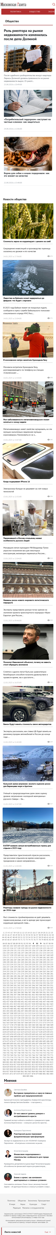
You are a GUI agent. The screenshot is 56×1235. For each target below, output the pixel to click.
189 (22, 960)
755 (44, 1053)
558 (40, 1020)
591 (8, 1027)
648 (11, 1036)
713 (44, 1046)
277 (37, 974)
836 (33, 1067)
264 (40, 971)
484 (26, 1008)
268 (4, 974)
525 (22, 1015)
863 (29, 1071)
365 (51, 988)
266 (48, 971)
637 (22, 1034)
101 (8, 946)
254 (4, 971)
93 (27, 943)
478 (4, 1008)
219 (29, 964)
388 (33, 992)
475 (44, 1006)
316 (26, 981)
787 (8, 1060)
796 (40, 1060)
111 (44, 946)
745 (8, 1053)
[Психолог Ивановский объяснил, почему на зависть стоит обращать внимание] (28, 642)
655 (37, 1036)
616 (48, 1029)
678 (18, 1041)
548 (4, 1020)
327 (15, 983)
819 (22, 1064)
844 (11, 1069)
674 (4, 1041)
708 (26, 1046)
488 (40, 1008)
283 (8, 976)
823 (37, 1064)
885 (28, 1076)
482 (18, 1008)
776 (18, 1057)
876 (26, 1074)
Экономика (32, 1200)
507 (8, 1013)
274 (26, 974)
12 (23, 933)
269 (8, 974)
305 (37, 978)
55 (32, 937)
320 (40, 981)
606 (11, 1029)
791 (22, 1060)
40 (45, 935)
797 (44, 1060)
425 (15, 999)
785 (51, 1057)
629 (44, 1032)
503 (44, 1011)
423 (8, 999)
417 (37, 997)
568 (26, 1022)
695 (29, 1043)
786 (4, 1060)
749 (22, 1053)
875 (22, 1074)
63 (53, 937)
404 (40, 995)
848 (26, 1069)
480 (11, 1008)
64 (3, 939)
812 (48, 1062)
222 (40, 964)
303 (29, 978)
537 (15, 1018)
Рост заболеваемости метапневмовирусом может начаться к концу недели (26, 420)
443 (29, 1002)
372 (26, 990)
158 (11, 955)
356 (18, 988)
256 (11, 971)
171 (8, 957)
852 (40, 1069)
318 (33, 981)
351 (51, 985)
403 (37, 995)
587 (44, 1025)
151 (37, 953)
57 (37, 937)
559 (44, 1020)
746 (11, 1053)
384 (18, 992)
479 (8, 1008)
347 (37, 985)
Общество (34, 11)
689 (8, 1043)
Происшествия (44, 1200)
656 (40, 1036)
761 (15, 1055)
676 (11, 1041)
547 (51, 1018)
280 (48, 974)
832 (18, 1067)
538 (18, 1018)
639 (29, 1034)
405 (44, 995)
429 (29, 999)
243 (15, 969)
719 (15, 1048)
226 (4, 967)
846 (18, 1069)
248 (33, 969)
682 (33, 1041)
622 (18, 1032)
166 (40, 955)
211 (51, 962)
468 (18, 1006)
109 (37, 946)
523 (15, 1015)
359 (29, 988)
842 (4, 1069)
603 (51, 1027)
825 (44, 1064)
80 (45, 939)
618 (4, 1032)
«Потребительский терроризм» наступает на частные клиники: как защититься (27, 120)
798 (48, 1060)
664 (18, 1039)
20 (44, 933)
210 (48, 962)
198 (4, 962)
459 (37, 1004)
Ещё (46, 1232)
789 (15, 1060)
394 (4, 995)
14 (28, 933)
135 (29, 950)
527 (29, 1015)
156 (4, 955)
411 (15, 997)
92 (25, 943)
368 (11, 990)
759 (8, 1055)
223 (44, 964)
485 (29, 1008)
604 (4, 1029)
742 (48, 1050)
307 (44, 978)
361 (37, 988)
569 (29, 1022)
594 (18, 1027)
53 (27, 937)
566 (18, 1022)
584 (33, 1025)
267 (51, 971)
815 (8, 1064)
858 (11, 1071)
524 (18, 1015)
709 (29, 1046)
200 (11, 962)
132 (18, 950)
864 (33, 1071)
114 (4, 948)
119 (22, 948)
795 (37, 1060)
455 (22, 1004)
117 (15, 948)
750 (26, 1053)
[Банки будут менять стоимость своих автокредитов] (28, 704)
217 (22, 964)
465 (8, 1006)
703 (8, 1046)
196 (48, 960)
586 (40, 1025)
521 (8, 1015)
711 (37, 1046)
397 (15, 995)
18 (39, 933)
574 (48, 1022)
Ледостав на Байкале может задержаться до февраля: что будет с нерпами (23, 299)
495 (15, 1011)
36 (34, 935)
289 (29, 976)
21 (47, 933)
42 (50, 935)
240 (4, 969)
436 (4, 1002)
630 (48, 1032)
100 (4, 946)
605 (8, 1029)
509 (15, 1013)
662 (11, 1039)
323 (51, 981)
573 (44, 1022)
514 (33, 1013)
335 (44, 983)
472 (33, 1006)
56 (34, 937)
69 (16, 939)
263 (37, 971)
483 (22, 1008)
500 (33, 1011)
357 (22, 988)
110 (40, 946)
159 (15, 955)
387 (29, 992)
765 (29, 1055)
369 (15, 990)
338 (4, 985)
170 (4, 957)
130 (11, 950)
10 (18, 933)
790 (18, 1060)
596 (26, 1027)
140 (48, 950)
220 (33, 964)
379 (51, 990)
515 (37, 1013)
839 (44, 1067)
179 (37, 957)
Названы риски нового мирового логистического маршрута (26, 601)
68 (14, 939)
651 (22, 1036)
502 (40, 1011)
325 (8, 983)
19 (42, 933)
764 (26, 1055)
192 (33, 960)
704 (11, 1046)
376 (40, 990)
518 (48, 1013)
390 (40, 992)
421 (51, 997)
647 (8, 1036)
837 (37, 1067)
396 (11, 995)
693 (22, 1043)
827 (51, 1064)
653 (29, 1036)
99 (52, 943)
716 (4, 1048)
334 (40, 983)
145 (15, 953)
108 (33, 946)
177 (29, 957)
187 (15, 960)
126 (48, 948)
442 (26, 1002)
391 (44, 992)
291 (37, 976)
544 (40, 1018)
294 (48, 976)
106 (26, 946)
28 (14, 935)
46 (8, 937)
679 (22, 1041)
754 (40, 1053)
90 (19, 943)
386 (26, 992)
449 (51, 1002)
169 (51, 955)
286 (18, 976)
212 (4, 964)
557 (37, 1020)
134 (26, 950)
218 (26, 964)
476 (48, 1006)
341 (15, 985)
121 (29, 948)
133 (22, 950)
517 (44, 1013)
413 (22, 997)
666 (26, 1039)
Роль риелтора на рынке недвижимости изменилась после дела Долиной (25, 34)
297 (8, 978)
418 (40, 997)
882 (48, 1074)
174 (18, 957)
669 (37, 1039)
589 (51, 1025)
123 (37, 948)
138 (40, 950)
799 (51, 1060)
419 (44, 997)
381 (8, 992)
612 (33, 1029)
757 (51, 1053)
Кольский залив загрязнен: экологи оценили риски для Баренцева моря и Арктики (26, 784)
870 (4, 1074)
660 (4, 1039)
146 (18, 953)
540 (26, 1018)
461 (44, 1004)
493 (8, 1011)
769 (44, 1055)
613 (37, 1029)
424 (11, 999)
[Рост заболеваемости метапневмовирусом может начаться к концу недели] (28, 399)
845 (15, 1069)
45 (6, 937)
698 (40, 1043)
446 (40, 1002)
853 (44, 1069)
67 (11, 939)
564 (11, 1022)
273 (22, 974)
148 (26, 953)
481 (15, 1008)
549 (8, 1020)
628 (40, 1032)
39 (42, 935)
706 (18, 1046)
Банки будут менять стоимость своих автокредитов (27, 724)
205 (29, 962)
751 (29, 1053)
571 (37, 1022)
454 (18, 1004)
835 (29, 1067)
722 (26, 1048)
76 (34, 939)
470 (26, 1006)
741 (44, 1050)
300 (18, 978)
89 (17, 943)
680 (26, 1041)
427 (22, 999)
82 (50, 939)
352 (4, 988)
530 (40, 1015)
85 (6, 943)
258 (18, 971)
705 (15, 1046)
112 (48, 946)
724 (33, 1048)
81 (47, 939)
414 (26, 997)
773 (8, 1057)
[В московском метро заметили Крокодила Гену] (28, 340)
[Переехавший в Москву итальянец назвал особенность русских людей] (28, 518)
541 (29, 1018)
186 (11, 960)
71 (21, 939)
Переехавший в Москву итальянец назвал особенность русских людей (22, 539)
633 (8, 1034)
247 (29, 969)
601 (44, 1027)
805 (22, 1062)
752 (33, 1053)
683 (37, 1041)
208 (40, 962)
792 (26, 1060)
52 (24, 937)
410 (11, 997)
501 (37, 1011)
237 (44, 967)
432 (40, 999)
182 (48, 957)
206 (33, 962)
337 (51, 983)
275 (29, 974)
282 (4, 976)
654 (33, 1036)
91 (22, 943)
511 (22, 1013)
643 (44, 1034)
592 (11, 1027)
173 (15, 957)
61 (47, 937)
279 (44, 974)
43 (53, 935)
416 (33, 997)
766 (33, 1055)
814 (4, 1064)
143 (8, 953)
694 (26, 1043)
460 (40, 1004)
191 (29, 960)
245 (22, 969)
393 (51, 992)
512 (26, 1013)
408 (4, 997)
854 (48, 1069)
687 (51, 1041)
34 (29, 935)
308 (48, 978)
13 (26, 933)
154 (48, 953)
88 (14, 943)
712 (40, 1046)
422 (4, 999)
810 (40, 1062)
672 (48, 1039)
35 (32, 935)
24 (3, 935)
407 (51, 995)
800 (4, 1062)
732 (11, 1050)
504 (48, 1011)
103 (15, 946)
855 (51, 1069)
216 (18, 964)
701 (51, 1043)
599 (37, 1027)
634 (11, 1034)
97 (47, 943)
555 (29, 1020)
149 (29, 953)
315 (22, 981)
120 (26, 948)
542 (33, 1018)
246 (26, 969)
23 (52, 933)
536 (11, 1018)
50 (19, 937)
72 (24, 939)
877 (29, 1074)
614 (40, 1029)
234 (33, 967)
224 (48, 964)
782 (40, 1057)
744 (4, 1053)
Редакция (17, 1208)
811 (44, 1062)
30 (19, 935)
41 (47, 935)
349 (44, 985)
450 (4, 1004)
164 (33, 955)
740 (40, 1050)
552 (18, 1020)
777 (22, 1057)
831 (15, 1067)
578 (11, 1025)
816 (11, 1064)
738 (33, 1050)
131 (15, 950)
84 (4, 943)
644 (48, 1034)
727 (44, 1048)
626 (33, 1032)
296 (4, 978)
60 (45, 937)
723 (29, 1048)
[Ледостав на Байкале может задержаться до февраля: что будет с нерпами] (28, 278)
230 (18, 967)
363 (44, 988)
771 (51, 1055)
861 (22, 1071)
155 (51, 953)
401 (29, 995)
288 (26, 976)
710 (33, 1046)
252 (48, 969)
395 (8, 995)
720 (18, 1048)
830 (11, 1067)
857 (8, 1071)
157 (8, 955)
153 (44, 953)
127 (51, 948)
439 (15, 1002)
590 (4, 1027)
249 (37, 969)
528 (33, 1015)
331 (29, 983)
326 (11, 983)
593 (15, 1027)
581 (22, 1025)
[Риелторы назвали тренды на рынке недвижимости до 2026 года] (28, 887)
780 (33, 1057)
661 (8, 1039)
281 (51, 974)
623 (22, 1032)
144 (11, 953)
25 (6, 935)
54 (29, 937)
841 (51, 1067)
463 (51, 1004)
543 (37, 1018)
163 (29, 955)
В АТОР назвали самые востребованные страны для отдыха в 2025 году (27, 846)
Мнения (10, 1080)
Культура (33, 1204)
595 (22, 1027)
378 (48, 990)
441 (22, 1002)
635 (15, 1034)
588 (48, 1025)
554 (26, 1020)
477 (51, 1006)
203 (22, 962)
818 (18, 1064)
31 (21, 935)
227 (8, 967)
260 (26, 971)
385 (22, 992)
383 (15, 992)
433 (44, 999)
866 (40, 1071)
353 (8, 988)
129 (8, 950)
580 (18, 1025)
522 (11, 1015)
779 (29, 1057)
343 (22, 985)
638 (26, 1034)
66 (8, 939)
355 (15, 988)
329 (22, 983)
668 (33, 1039)
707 (22, 1046)
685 (44, 1041)
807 (29, 1062)
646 (4, 1036)
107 (29, 946)
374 (33, 990)
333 (37, 983)
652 (26, 1036)
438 (11, 1002)
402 (33, 995)
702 (4, 1046)
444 (33, 1002)
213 (8, 964)
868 (48, 1071)
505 (51, 1011)
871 (8, 1074)
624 (26, 1032)
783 (44, 1057)
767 (37, 1055)
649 (15, 1036)
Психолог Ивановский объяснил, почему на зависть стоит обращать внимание (27, 663)
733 (15, 1050)
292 (40, 976)
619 (8, 1032)
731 (8, 1050)
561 (51, 1020)
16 (34, 933)
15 (31, 933)
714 (48, 1046)
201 (15, 962)
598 (33, 1027)
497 (22, 1011)
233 (29, 967)
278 (40, 974)
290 (33, 976)
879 (37, 1074)
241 (8, 969)
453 (15, 1004)
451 (8, 1004)
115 (8, 948)
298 (11, 978)
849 (29, 1069)
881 (44, 1074)
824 (40, 1064)
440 (18, 1002)
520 (4, 1015)
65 (6, 939)
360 (33, 988)
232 (26, 967)
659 (51, 1036)
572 (40, 1022)
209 (44, 962)
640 (33, 1034)
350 (48, 985)
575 (51, 1022)
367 (8, 990)
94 (30, 943)
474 (40, 1006)
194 (40, 960)
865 (37, 1071)
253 (51, 969)
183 (51, 957)
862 (26, 1071)
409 (8, 997)
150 (33, 953)
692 (18, 1043)
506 (4, 1013)
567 (22, 1022)
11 (21, 933)
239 (51, 967)
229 (15, 967)
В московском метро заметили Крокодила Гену (25, 360)
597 (29, 1027)
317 (29, 981)
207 (37, 962)
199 (8, 962)
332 (33, 983)
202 (18, 962)
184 (4, 960)
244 (18, 969)
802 (11, 1062)
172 (11, 957)
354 (11, 988)
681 (29, 1041)
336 (48, 983)
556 (33, 1020)
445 (37, 1002)
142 (4, 953)
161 (22, 955)
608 (18, 1029)
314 (18, 981)
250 (40, 969)
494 (11, 1011)
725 (37, 1048)
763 (22, 1055)
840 (48, 1067)
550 (11, 1020)
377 (44, 990)
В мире (12, 1204)
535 (8, 1018)
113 (51, 946)
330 (26, 983)
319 (37, 981)
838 (40, 1067)
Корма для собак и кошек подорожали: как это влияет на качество (26, 174)
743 (51, 1050)
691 (15, 1043)
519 (51, 1013)
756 (48, 1053)
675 (8, 1041)
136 (33, 950)
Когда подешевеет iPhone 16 (16, 481)
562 (4, 1022)
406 (48, 995)
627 (37, 1032)
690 (11, 1043)
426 (18, 999)
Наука (22, 1204)
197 (51, 960)
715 (51, 1046)
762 (18, 1055)
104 (18, 946)
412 (18, 997)
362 (40, 988)
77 (37, 939)
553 (22, 1020)
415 (29, 997)
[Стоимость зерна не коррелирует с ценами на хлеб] (28, 221)
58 (40, 937)
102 (11, 946)
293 (44, 976)
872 (11, 1074)
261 (29, 971)
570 (33, 1022)
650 (18, 1036)
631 (51, 1032)
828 (4, 1067)
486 (33, 1008)
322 (48, 981)
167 (44, 955)
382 (11, 992)
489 (44, 1008)
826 (48, 1064)
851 (37, 1069)
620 (11, 1032)
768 (40, 1055)
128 (4, 950)
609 (22, 1029)
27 (11, 935)
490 (48, 1008)
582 (26, 1025)
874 (18, 1074)
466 (11, 1006)
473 (37, 1006)
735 (22, 1050)
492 (4, 1011)
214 (11, 964)
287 (22, 976)
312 (11, 981)
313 (15, 981)
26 (8, 935)
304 (33, 978)
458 (33, 1004)
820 (26, 1064)
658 (48, 1036)
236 (40, 967)
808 (33, 1062)
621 (15, 1032)
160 (18, 955)
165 (37, 955)
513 (29, 1013)
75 (32, 939)
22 (49, 933)
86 (9, 943)
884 (24, 1076)
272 (18, 974)
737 (29, 1050)
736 (26, 1050)
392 (48, 992)
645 (51, 1034)
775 (15, 1057)
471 (29, 1006)
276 (33, 974)
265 (44, 971)
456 (26, 1004)
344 (26, 985)
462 (48, 1004)
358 (26, 988)
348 (40, 985)
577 (8, 1025)
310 (4, 981)
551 (15, 1020)
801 (8, 1062)
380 (4, 992)
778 (26, 1057)
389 (37, 992)
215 (15, 964)
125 (44, 948)
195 (44, 960)
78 (40, 939)
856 (4, 1071)
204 (26, 962)
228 (11, 967)
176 (26, 957)
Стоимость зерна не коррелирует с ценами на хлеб (27, 241)
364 (48, 988)
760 (11, 1055)
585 (37, 1025)
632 (4, 1034)
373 (29, 990)
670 (40, 1039)
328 (18, 983)
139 (44, 950)
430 (33, 999)
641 (37, 1034)
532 (48, 1015)
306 (40, 978)
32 (24, 935)
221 (37, 964)
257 (15, 971)
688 (4, 1043)
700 (48, 1043)
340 (11, 985)
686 (48, 1041)
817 (15, 1064)
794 (33, 1060)
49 (16, 937)
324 (4, 983)
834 (26, 1067)
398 (18, 995)
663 (15, 1039)
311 (8, 981)
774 (11, 1057)
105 (22, 946)
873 (15, 1074)
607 (15, 1029)
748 (18, 1053)
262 (33, 971)
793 (29, 1060)
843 (8, 1069)
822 (33, 1064)
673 (51, 1039)
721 (22, 1048)
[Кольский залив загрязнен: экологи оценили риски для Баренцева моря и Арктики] (28, 763)
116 (11, 948)
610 (26, 1029)
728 (48, 1048)
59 (42, 937)
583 (29, 1025)
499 (29, 1011)
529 (37, 1015)
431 (37, 999)
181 (44, 957)
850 (33, 1069)
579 (15, 1025)
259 (22, 971)
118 (18, 948)
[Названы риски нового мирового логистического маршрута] (28, 580)
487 (37, 1008)
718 (11, 1048)
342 (18, 985)
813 (51, 1062)
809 (37, 1062)
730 (4, 1050)
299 (15, 978)
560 (48, 1020)
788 (11, 1060)
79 (42, 939)
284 (11, 976)
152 (40, 953)
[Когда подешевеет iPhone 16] (28, 461)
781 (37, 1057)
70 (19, 939)
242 (11, 969)
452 (11, 1004)
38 (40, 935)
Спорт (43, 1204)
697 (37, 1043)
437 (8, 1002)
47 (11, 937)
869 (51, 1071)
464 (4, 1006)
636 (18, 1034)
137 (37, 950)
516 (40, 1013)
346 (33, 985)
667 (29, 1039)
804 (18, 1062)
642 (40, 1034)
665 (22, 1039)
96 (44, 943)
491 (51, 1008)
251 (44, 969)
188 (18, 960)
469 (22, 1006)
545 (44, 1018)
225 (51, 964)
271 (15, 974)
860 (18, 1071)
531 (44, 1015)
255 (8, 971)
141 (51, 950)
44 (3, 937)
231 (22, 967)
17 (36, 933)
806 (26, 1062)
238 (48, 967)
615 (44, 1029)
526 (26, 1015)
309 (51, 978)
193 (37, 960)
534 (4, 1018)
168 (48, 955)
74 (29, 939)
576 (4, 1025)
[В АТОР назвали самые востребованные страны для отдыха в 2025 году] (28, 825)
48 (14, 937)
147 (22, 953)
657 (44, 1036)
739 (37, 1050)
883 (51, 1074)
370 (18, 990)
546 (48, 1018)
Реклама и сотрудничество (33, 1208)
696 (33, 1043)
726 (40, 1048)
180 (40, 957)
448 (48, 1002)
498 (26, 1011)
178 (33, 957)
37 (37, 935)
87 (12, 943)
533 (51, 1015)
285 (15, 976)
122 (33, 948)
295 (51, 976)
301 (22, 978)
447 (44, 1002)
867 (44, 1071)
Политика (15, 11)
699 (44, 1043)
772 (4, 1057)
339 (8, 985)
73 (27, 939)
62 (50, 937)
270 (11, 974)
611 (29, 1029)
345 (29, 985)
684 (40, 1041)
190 (26, 960)
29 (16, 935)
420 (48, 997)
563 (8, 1022)
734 (18, 1050)
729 (51, 1048)
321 (44, 981)
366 (4, 990)
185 (8, 960)
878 (33, 1074)
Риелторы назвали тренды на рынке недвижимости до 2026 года (27, 908)
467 (15, 1006)
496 (18, 1011)
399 (22, 995)
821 (29, 1064)
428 (26, 999)
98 (50, 943)
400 (26, 995)
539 (22, 1018)
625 (29, 1032)
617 (51, 1029)
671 (44, 1039)
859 (15, 1071)
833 (22, 1067)
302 (26, 978)
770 (48, 1055)
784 (48, 1057)
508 (11, 1013)
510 (18, 1013)
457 (29, 1004)
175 (22, 957)
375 (37, 990)
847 (22, 1069)
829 (8, 1067)
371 (22, 990)
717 (8, 1048)
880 (40, 1074)
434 (48, 999)
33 (27, 935)
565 (15, 1022)
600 (40, 1027)
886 (31, 1076)
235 (37, 967)
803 (15, 1062)
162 (26, 955)
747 (15, 1053)
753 (37, 1053)
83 (53, 939)
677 (15, 1041)
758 (4, 1055)
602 (48, 1027)
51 (21, 937)
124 (40, 948)
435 (51, 999)
